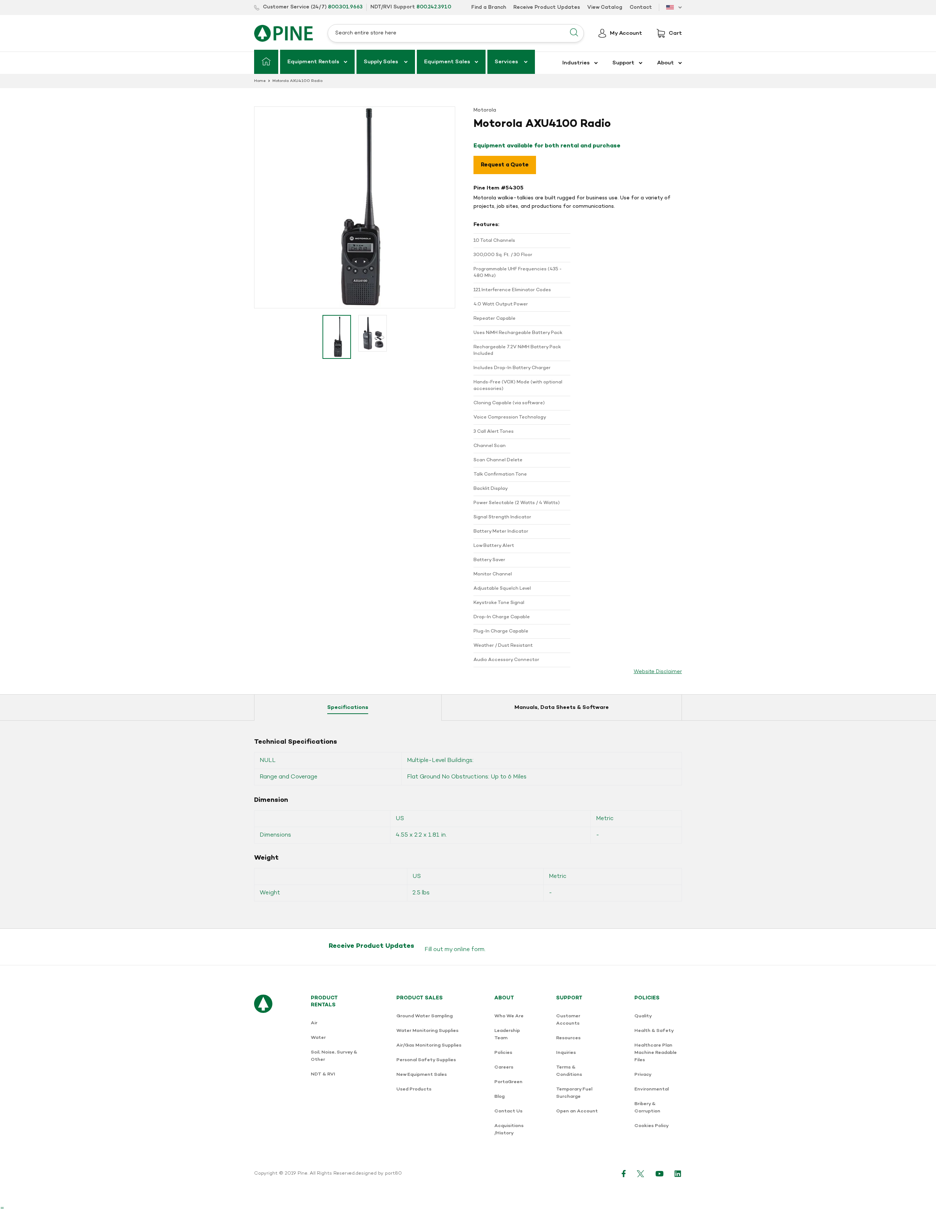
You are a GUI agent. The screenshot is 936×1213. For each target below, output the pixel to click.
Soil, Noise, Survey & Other (334, 1056)
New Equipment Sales (421, 1074)
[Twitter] (641, 1173)
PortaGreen (508, 1082)
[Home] (266, 62)
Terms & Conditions (569, 1071)
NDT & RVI (323, 1074)
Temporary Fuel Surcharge (574, 1093)
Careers (503, 1067)
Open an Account (577, 1111)
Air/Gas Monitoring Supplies (428, 1045)
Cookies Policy (651, 1126)
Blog (499, 1096)
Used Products (413, 1089)
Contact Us (508, 1111)
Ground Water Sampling (424, 1016)
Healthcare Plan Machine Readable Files (655, 1052)
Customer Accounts (568, 1019)
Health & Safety (654, 1031)
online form (469, 950)
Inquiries (566, 1052)
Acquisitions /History (509, 1129)
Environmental (651, 1089)
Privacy (643, 1074)
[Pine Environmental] (283, 33)
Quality (643, 1016)
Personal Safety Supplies (426, 1060)
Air (314, 1023)
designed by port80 (378, 1173)
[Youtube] (660, 1173)
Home (260, 81)
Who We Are (509, 1016)
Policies (503, 1052)
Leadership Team (507, 1034)
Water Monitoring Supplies (427, 1031)
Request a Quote (505, 165)
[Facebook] (624, 1173)
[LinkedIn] (678, 1173)
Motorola (484, 110)
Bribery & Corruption (647, 1107)
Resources (568, 1038)
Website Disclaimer (658, 671)
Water (318, 1037)
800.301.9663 (345, 7)
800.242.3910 (433, 7)
